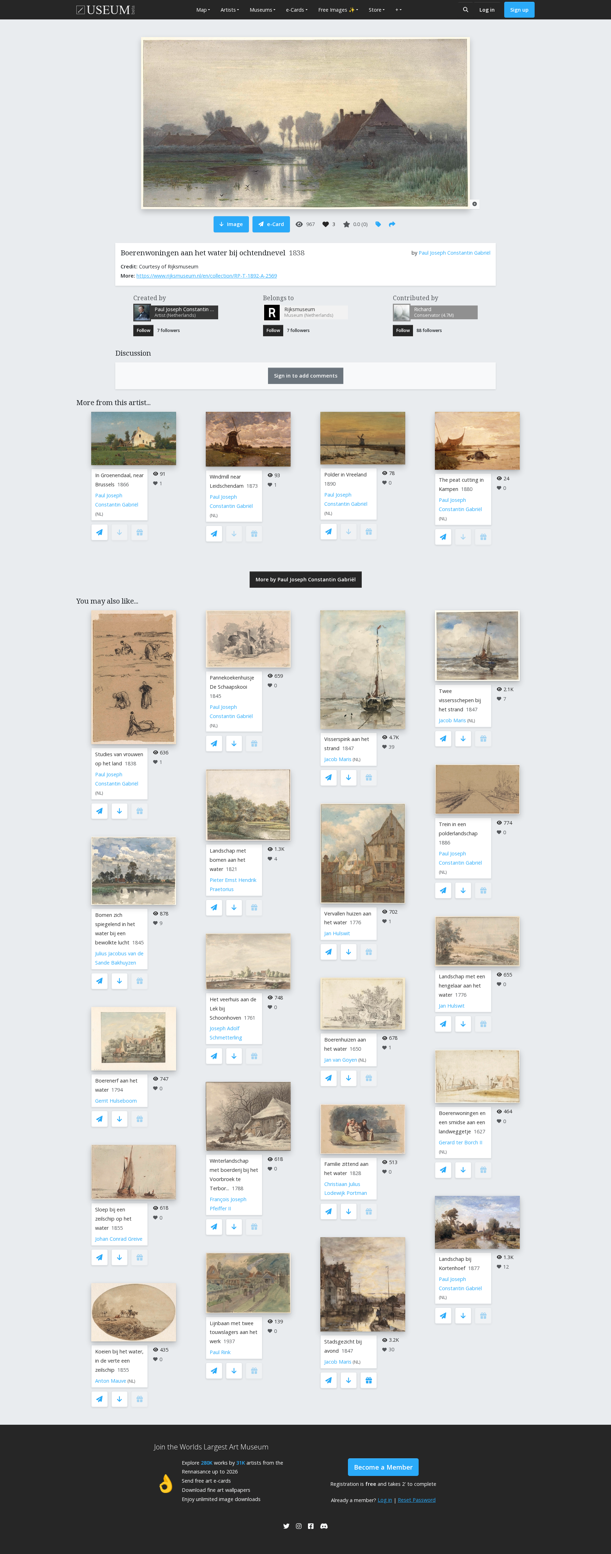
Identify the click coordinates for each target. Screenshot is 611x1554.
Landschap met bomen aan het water (228, 859)
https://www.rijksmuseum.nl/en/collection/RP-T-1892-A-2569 (206, 275)
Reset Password (417, 1499)
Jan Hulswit (337, 933)
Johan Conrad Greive (118, 1238)
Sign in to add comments (305, 375)
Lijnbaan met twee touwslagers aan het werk (233, 1332)
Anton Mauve (110, 1380)
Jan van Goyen (340, 1059)
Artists (228, 9)
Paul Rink (220, 1352)
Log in (487, 9)
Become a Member (383, 1467)
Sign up (519, 9)
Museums (261, 9)
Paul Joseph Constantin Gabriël (454, 252)
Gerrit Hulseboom (116, 1100)
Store (375, 9)
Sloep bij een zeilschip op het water (113, 1218)
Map (201, 9)
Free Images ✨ (336, 9)
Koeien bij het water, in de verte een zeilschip (119, 1360)
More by (306, 579)
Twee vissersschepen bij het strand (460, 700)
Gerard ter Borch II (460, 1142)
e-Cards (295, 9)
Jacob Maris (337, 759)
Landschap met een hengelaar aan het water (462, 985)
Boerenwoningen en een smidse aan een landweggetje (462, 1122)
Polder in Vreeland (345, 474)
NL (99, 514)
